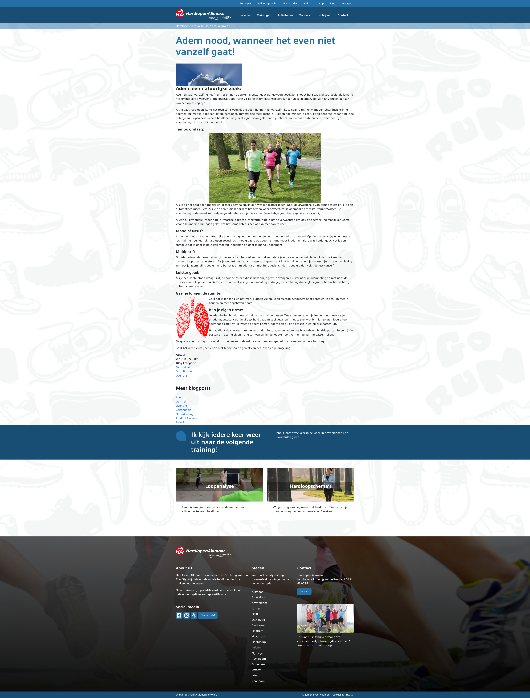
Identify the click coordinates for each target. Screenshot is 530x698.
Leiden (256, 647)
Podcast (308, 3)
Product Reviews (187, 418)
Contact (343, 15)
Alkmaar (257, 591)
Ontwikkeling (185, 371)
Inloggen (346, 3)
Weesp (256, 675)
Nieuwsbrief (290, 3)
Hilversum (258, 636)
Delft (255, 614)
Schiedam (258, 664)
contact (311, 645)
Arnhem (257, 608)
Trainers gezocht (267, 3)
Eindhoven (259, 625)
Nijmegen (258, 653)
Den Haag (258, 619)
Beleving (181, 422)
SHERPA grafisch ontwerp (202, 694)
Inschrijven (323, 15)
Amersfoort (259, 597)
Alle (178, 397)
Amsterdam (259, 603)
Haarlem (257, 630)
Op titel (181, 401)
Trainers (304, 15)
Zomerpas (245, 3)
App (321, 3)
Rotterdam (259, 658)
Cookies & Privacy (342, 694)
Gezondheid (183, 367)
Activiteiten (285, 15)
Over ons (181, 375)
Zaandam (258, 681)
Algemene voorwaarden (316, 694)
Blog (332, 3)
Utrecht (257, 669)
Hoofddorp (259, 642)
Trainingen (264, 15)
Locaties (245, 15)
